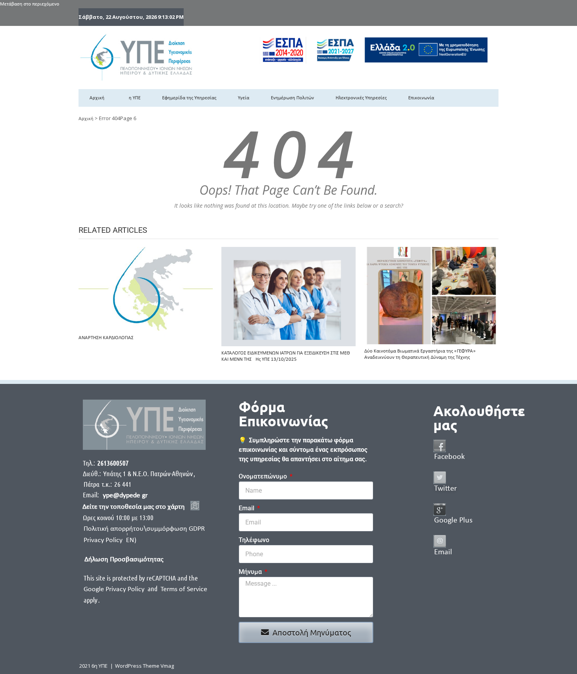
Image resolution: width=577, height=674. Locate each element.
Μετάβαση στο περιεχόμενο (29, 4)
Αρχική (96, 97)
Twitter (445, 489)
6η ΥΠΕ (133, 97)
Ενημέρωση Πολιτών (292, 97)
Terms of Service (184, 589)
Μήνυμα (251, 571)
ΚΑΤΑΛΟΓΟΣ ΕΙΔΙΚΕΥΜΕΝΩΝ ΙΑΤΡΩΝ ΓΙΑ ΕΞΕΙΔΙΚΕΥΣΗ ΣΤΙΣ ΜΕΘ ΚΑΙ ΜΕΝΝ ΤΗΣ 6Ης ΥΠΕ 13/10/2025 (285, 356)
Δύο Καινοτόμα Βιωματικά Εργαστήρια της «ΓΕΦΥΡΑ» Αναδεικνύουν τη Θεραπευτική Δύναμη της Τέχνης (420, 354)
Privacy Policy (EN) (110, 540)
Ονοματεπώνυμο (263, 476)
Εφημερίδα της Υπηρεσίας (189, 97)
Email (247, 508)
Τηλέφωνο (254, 540)
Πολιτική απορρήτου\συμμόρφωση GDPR (144, 529)
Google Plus (453, 520)
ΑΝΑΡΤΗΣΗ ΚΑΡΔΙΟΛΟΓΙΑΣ (106, 337)
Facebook (449, 457)
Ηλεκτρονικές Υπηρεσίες (361, 97)
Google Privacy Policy (115, 589)
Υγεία (243, 97)
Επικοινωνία (421, 97)
